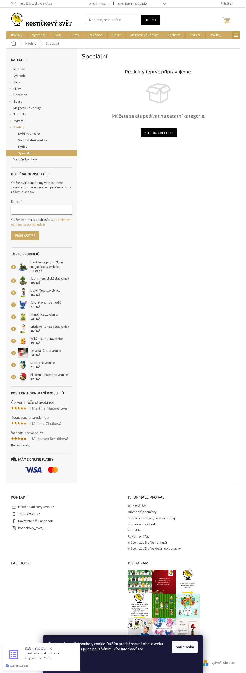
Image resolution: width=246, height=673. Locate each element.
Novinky (19, 69)
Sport (17, 101)
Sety (16, 82)
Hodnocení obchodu (142, 524)
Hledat (150, 20)
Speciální (24, 153)
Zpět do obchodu (158, 133)
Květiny (18, 127)
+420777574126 (29, 514)
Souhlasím (185, 647)
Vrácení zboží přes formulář (147, 542)
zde (140, 649)
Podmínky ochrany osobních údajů (152, 518)
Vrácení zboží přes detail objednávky (154, 548)
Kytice (22, 146)
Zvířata (18, 121)
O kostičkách (99, 4)
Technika (19, 114)
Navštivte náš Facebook (35, 521)
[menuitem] (16, 35)
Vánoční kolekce (25, 159)
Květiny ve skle (29, 133)
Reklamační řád (139, 536)
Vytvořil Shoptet (223, 663)
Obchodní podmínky (133, 4)
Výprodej (19, 75)
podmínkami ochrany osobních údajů (41, 222)
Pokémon (20, 95)
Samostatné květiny (32, 140)
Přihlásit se (25, 235)
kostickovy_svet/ (30, 528)
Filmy (17, 88)
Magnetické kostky (27, 108)
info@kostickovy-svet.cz (36, 507)
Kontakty (134, 530)
